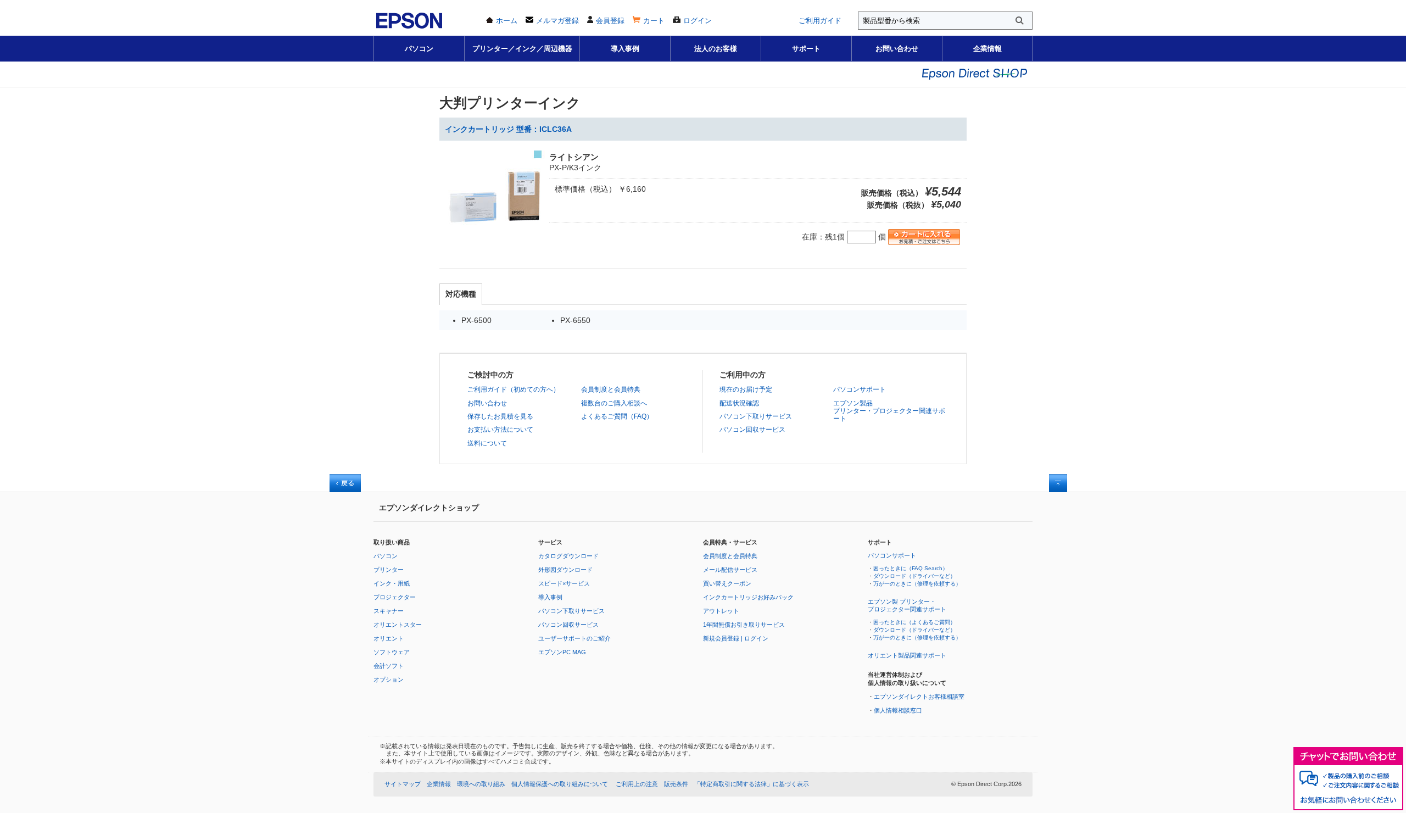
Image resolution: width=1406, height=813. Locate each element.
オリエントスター (397, 624)
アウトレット (721, 611)
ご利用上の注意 (637, 784)
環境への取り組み (481, 784)
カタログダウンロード (568, 556)
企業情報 (987, 48)
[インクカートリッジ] (494, 245)
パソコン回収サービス (752, 429)
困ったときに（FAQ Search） (910, 568)
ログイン (697, 20)
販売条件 (676, 784)
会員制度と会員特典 (610, 389)
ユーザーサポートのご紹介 (574, 638)
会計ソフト (388, 665)
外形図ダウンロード (565, 569)
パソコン (419, 48)
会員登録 (610, 20)
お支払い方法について (500, 429)
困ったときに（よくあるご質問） (914, 622)
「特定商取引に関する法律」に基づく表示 (751, 784)
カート (654, 20)
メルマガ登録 (557, 20)
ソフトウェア (391, 652)
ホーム (506, 20)
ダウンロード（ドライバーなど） (914, 576)
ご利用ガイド (820, 20)
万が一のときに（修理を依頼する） (917, 584)
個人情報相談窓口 (898, 710)
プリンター (388, 569)
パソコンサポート (859, 389)
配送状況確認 (739, 403)
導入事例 (625, 48)
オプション (388, 679)
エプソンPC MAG (562, 652)
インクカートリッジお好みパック (748, 597)
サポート (806, 48)
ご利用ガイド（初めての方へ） (513, 389)
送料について (487, 443)
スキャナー (388, 611)
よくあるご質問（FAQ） (617, 416)
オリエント (388, 638)
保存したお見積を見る (500, 416)
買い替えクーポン (727, 583)
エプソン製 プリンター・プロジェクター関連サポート (907, 605)
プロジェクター (394, 597)
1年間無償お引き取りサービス (744, 624)
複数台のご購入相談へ (614, 403)
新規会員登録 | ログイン (735, 638)
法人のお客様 (715, 48)
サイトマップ (402, 784)
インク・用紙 (391, 583)
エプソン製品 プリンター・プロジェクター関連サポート (889, 411)
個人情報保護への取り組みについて (559, 784)
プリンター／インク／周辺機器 (522, 48)
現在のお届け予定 (745, 389)
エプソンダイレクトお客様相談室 (919, 696)
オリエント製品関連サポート (907, 655)
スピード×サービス (564, 583)
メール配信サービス (730, 569)
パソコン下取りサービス (755, 416)
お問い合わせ (896, 48)
